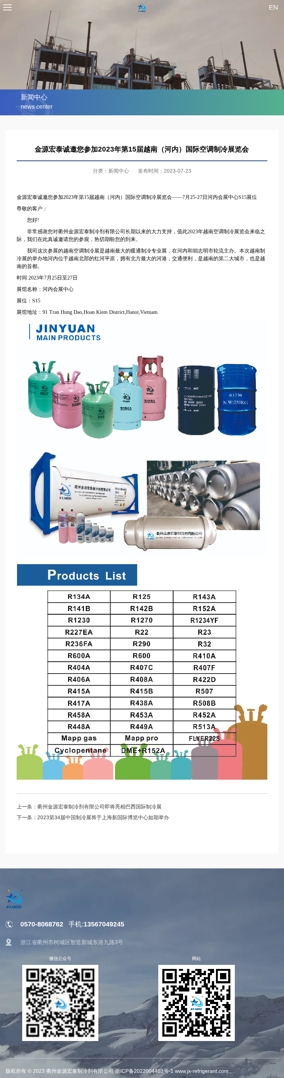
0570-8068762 (41, 924)
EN (273, 7)
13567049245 (96, 924)
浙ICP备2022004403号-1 (144, 1071)
